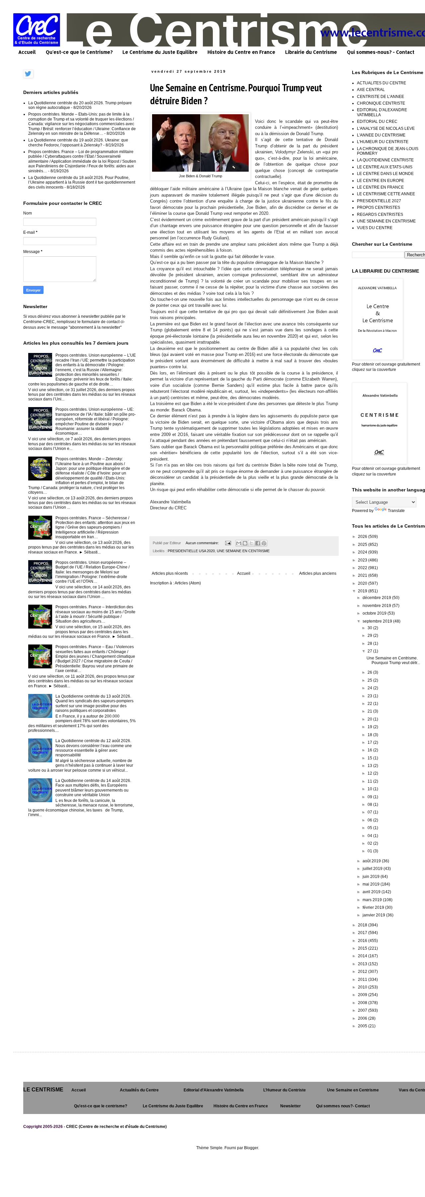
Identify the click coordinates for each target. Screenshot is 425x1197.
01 (370, 851)
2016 (363, 940)
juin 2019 (372, 876)
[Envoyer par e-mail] (238, 543)
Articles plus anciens (317, 573)
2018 (363, 925)
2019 (363, 591)
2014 (363, 956)
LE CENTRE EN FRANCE (380, 187)
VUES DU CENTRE (374, 227)
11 (370, 781)
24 (370, 688)
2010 (363, 987)
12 (370, 773)
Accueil (27, 52)
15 (370, 758)
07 (370, 812)
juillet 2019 (373, 868)
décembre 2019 (377, 597)
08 (370, 804)
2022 (363, 567)
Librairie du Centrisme (311, 52)
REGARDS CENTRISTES (380, 214)
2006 (363, 1018)
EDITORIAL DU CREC (377, 121)
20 (370, 719)
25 (370, 680)
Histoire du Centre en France (241, 52)
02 (370, 843)
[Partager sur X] (251, 543)
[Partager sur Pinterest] (264, 543)
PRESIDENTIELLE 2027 (379, 201)
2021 (363, 575)
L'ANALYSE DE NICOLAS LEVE (386, 128)
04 (370, 835)
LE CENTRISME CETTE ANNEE (386, 194)
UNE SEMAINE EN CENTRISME (243, 551)
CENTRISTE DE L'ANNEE (380, 96)
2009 (363, 994)
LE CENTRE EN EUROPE (380, 180)
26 (370, 672)
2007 (363, 1010)
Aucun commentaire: (203, 543)
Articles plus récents (170, 573)
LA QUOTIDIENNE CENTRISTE (385, 160)
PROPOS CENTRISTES (378, 207)
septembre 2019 (378, 621)
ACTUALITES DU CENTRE (381, 83)
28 (370, 643)
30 (370, 628)
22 (370, 703)
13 (370, 765)
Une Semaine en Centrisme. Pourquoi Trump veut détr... (393, 660)
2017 (363, 932)
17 (370, 742)
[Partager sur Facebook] (257, 543)
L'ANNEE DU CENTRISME (381, 135)
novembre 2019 (377, 605)
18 (370, 734)
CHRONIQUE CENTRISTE (381, 103)
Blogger (251, 1148)
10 (370, 789)
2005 (363, 1026)
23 (370, 696)
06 (370, 820)
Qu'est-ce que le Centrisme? (79, 52)
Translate (396, 510)
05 (370, 827)
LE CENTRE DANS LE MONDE (385, 173)
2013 (363, 964)
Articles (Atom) (188, 583)
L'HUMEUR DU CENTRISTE (382, 141)
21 (370, 711)
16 (370, 750)
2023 (363, 560)
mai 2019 (372, 884)
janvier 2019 (374, 915)
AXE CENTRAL (371, 89)
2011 (363, 979)
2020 (363, 583)
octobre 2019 (375, 613)
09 (370, 797)
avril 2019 (372, 892)
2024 (363, 552)
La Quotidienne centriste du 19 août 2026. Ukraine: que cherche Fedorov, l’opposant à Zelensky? (78, 142)
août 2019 (372, 861)
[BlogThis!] (245, 543)
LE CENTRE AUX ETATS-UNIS (384, 167)
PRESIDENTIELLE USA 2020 (191, 551)
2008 (363, 1002)
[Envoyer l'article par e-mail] (227, 543)
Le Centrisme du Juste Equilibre (160, 52)
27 (370, 651)
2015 (363, 948)
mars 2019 (373, 900)
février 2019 (374, 907)
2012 (363, 971)
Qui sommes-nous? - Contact (380, 52)
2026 (363, 536)
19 (370, 727)
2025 (363, 544)
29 (370, 635)
